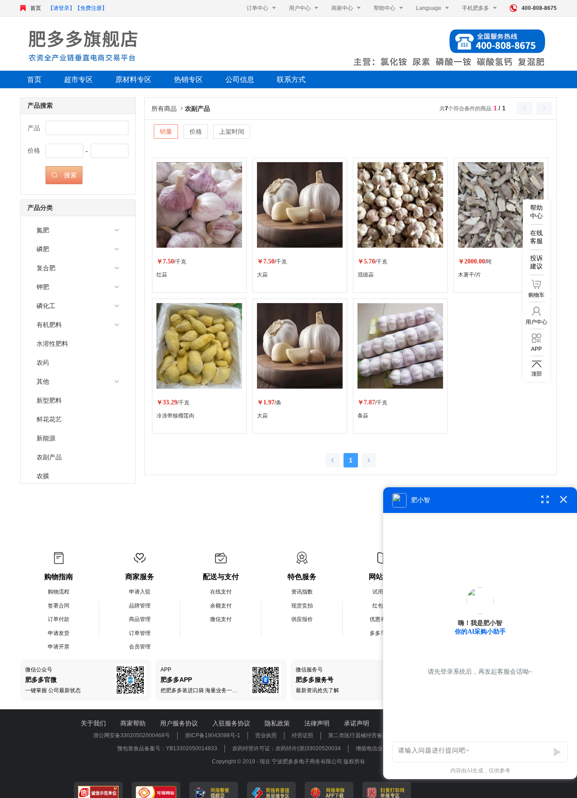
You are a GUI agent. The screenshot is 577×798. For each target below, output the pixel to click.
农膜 (43, 476)
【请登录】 (61, 8)
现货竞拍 (302, 606)
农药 (43, 362)
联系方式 (291, 79)
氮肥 (43, 230)
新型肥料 (49, 400)
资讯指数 (302, 592)
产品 (33, 127)
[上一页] (332, 460)
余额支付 (221, 606)
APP (165, 669)
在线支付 (221, 592)
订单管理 (140, 633)
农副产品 (49, 457)
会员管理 (140, 647)
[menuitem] (77, 230)
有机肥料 (49, 324)
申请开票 (58, 647)
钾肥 (43, 286)
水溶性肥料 (52, 343)
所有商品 (168, 108)
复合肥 (46, 268)
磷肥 (43, 249)
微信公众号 (38, 669)
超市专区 (78, 79)
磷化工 (46, 305)
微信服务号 (309, 669)
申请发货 (58, 633)
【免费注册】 (91, 8)
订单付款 (58, 619)
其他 (43, 381)
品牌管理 (140, 606)
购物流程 (58, 592)
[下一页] (369, 460)
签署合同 (58, 606)
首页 (35, 8)
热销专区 (188, 79)
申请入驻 (140, 592)
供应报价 (302, 619)
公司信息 (239, 79)
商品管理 (140, 619)
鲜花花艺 (49, 419)
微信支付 (221, 619)
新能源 (46, 438)
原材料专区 (133, 79)
